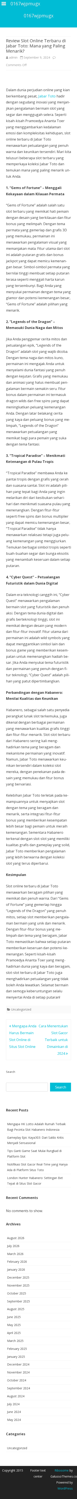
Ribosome (62, 1470)
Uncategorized (21, 1009)
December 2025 (18, 1277)
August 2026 (15, 1238)
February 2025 (17, 1349)
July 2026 (13, 1246)
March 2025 (15, 1341)
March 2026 (15, 1254)
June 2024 (14, 1412)
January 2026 (16, 1269)
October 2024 (16, 1380)
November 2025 (18, 1285)
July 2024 (13, 1404)
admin (13, 57)
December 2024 (18, 1364)
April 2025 (14, 1333)
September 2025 (18, 1301)
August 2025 (15, 1309)
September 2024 (18, 1388)
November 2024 (18, 1372)
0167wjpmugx (38, 16)
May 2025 (14, 1325)
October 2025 (16, 1293)
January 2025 (16, 1357)
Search (10, 1072)
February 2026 (17, 1262)
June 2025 (14, 1317)
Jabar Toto (47, 96)
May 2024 (14, 1420)
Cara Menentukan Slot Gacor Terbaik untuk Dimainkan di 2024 (53, 1040)
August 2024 (15, 1396)
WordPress (65, 1488)
